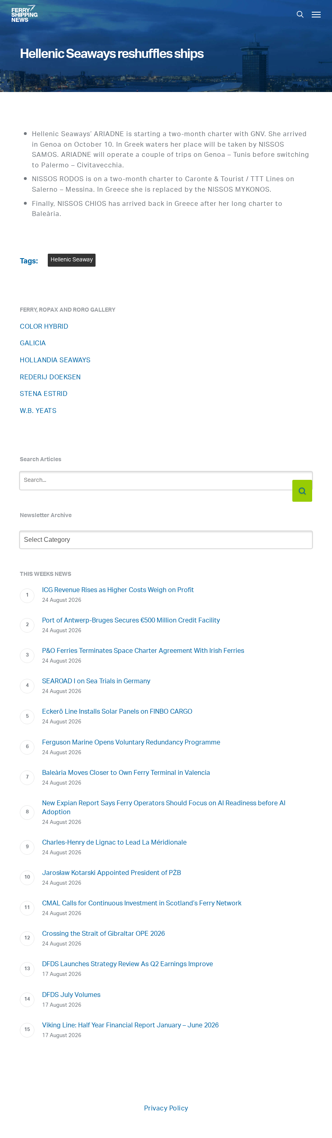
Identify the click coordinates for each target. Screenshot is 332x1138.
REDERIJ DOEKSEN (50, 378)
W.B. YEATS (38, 411)
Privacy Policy (166, 1109)
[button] (316, 14)
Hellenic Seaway (72, 260)
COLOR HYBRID (44, 327)
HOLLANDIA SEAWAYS (55, 361)
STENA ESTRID (43, 394)
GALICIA (33, 344)
